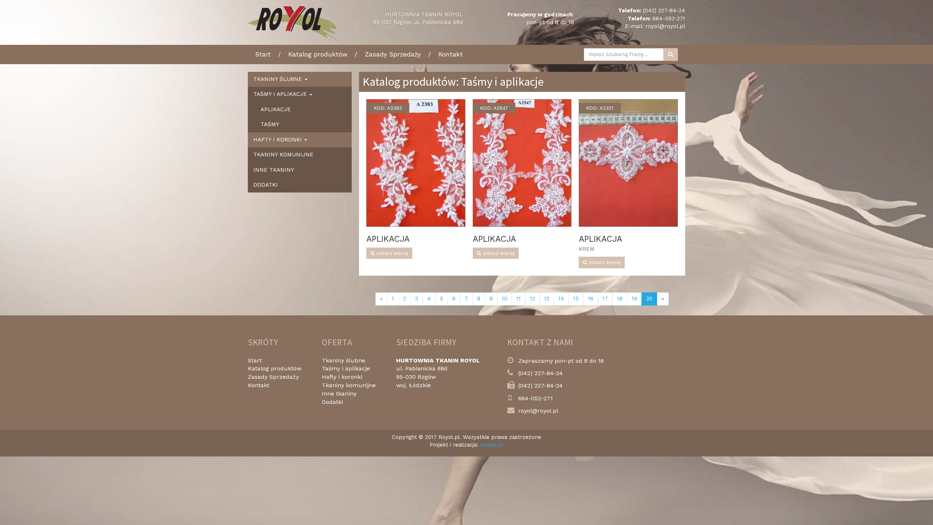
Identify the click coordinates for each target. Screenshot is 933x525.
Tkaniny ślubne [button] (278, 79)
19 (634, 298)
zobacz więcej (391, 253)
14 (561, 298)
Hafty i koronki (342, 376)
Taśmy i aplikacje (346, 368)
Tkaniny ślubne (343, 360)
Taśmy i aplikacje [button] (281, 94)
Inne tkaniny (273, 170)
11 (518, 298)
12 (532, 298)
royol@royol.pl (665, 26)
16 (590, 298)
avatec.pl (492, 445)
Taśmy (270, 124)
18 (619, 298)
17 (605, 298)
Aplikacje (276, 109)
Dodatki (265, 185)
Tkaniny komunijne (283, 154)
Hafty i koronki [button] (278, 139)
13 (546, 298)
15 (576, 298)
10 (504, 298)
